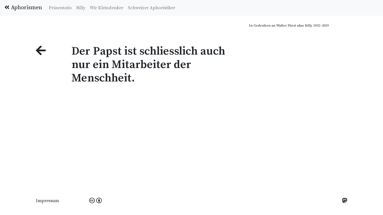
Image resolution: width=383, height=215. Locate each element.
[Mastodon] (344, 201)
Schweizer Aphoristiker (151, 8)
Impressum (47, 201)
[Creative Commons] (95, 201)
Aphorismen (26, 7)
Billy (80, 8)
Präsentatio (60, 8)
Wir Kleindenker (106, 8)
